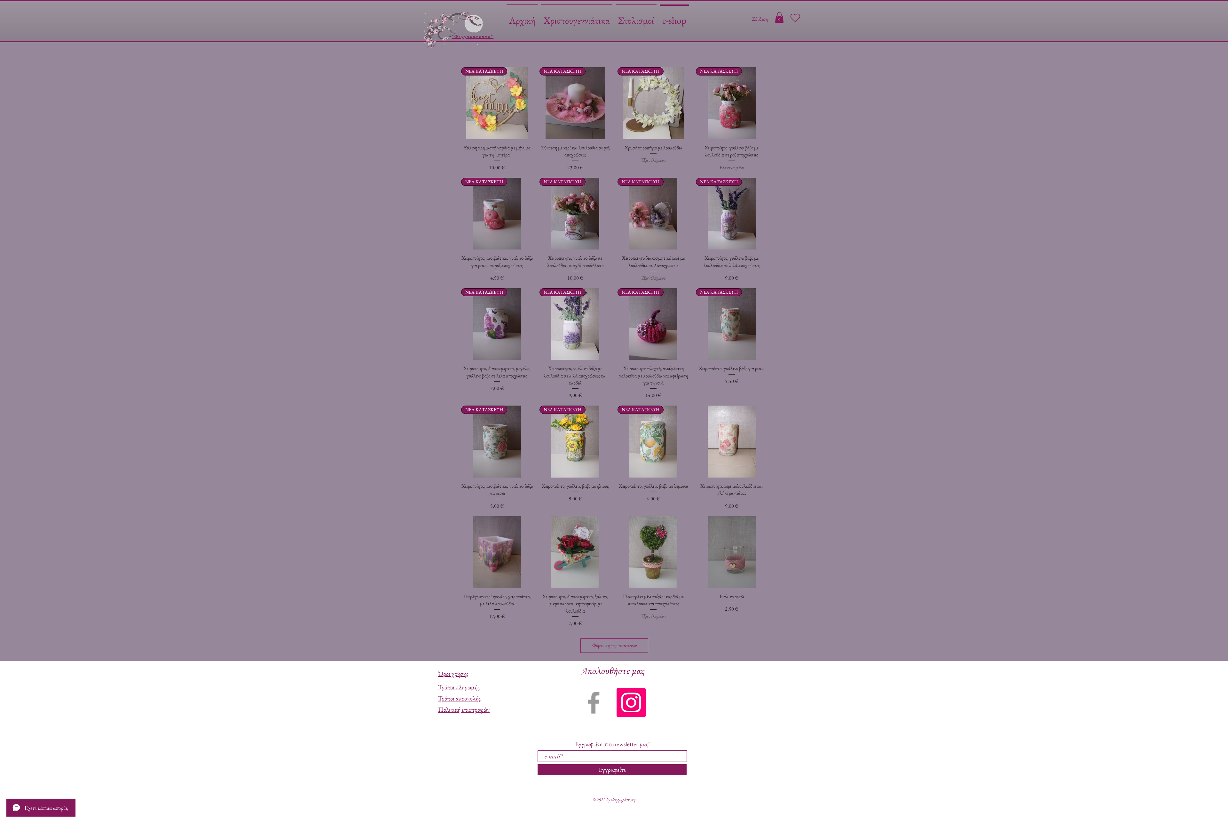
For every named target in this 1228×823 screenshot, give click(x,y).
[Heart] (795, 18)
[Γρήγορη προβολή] (732, 442)
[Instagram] (631, 702)
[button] (779, 17)
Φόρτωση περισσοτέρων (614, 645)
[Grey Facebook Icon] (593, 702)
